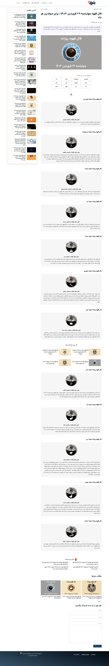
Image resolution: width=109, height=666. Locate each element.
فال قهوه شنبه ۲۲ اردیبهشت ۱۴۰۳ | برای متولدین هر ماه (50, 362)
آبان (56, 83)
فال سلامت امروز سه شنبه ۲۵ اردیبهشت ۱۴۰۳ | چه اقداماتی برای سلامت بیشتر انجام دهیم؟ (20, 60)
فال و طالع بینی (25, 3)
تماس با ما (76, 655)
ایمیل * (100, 617)
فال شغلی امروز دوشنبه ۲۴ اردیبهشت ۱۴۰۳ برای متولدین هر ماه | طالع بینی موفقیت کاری (20, 113)
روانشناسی (44, 3)
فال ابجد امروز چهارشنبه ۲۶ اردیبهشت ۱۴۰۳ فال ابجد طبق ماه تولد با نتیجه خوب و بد (85, 563)
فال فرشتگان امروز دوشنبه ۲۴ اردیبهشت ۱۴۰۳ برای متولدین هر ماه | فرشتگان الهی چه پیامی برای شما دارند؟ (20, 142)
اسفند (56, 86)
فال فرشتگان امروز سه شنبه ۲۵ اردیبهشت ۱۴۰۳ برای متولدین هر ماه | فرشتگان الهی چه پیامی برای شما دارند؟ (20, 82)
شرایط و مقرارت (85, 655)
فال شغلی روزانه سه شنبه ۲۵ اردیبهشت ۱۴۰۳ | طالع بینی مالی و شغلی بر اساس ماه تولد (20, 53)
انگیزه (100, 9)
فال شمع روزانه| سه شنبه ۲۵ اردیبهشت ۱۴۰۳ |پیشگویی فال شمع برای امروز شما (20, 68)
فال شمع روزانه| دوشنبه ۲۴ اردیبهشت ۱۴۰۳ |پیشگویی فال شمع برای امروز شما (20, 126)
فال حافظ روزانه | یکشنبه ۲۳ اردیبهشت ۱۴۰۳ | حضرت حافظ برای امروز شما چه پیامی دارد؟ (19, 158)
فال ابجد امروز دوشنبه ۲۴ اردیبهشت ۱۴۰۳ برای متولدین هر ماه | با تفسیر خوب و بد (20, 134)
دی (76, 86)
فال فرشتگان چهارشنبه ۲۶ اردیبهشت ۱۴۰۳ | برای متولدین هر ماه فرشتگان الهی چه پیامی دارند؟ (55, 563)
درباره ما (93, 655)
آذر (86, 86)
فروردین (86, 79)
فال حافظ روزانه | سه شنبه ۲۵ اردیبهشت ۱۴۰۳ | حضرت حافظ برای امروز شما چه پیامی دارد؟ (56, 568)
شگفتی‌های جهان (35, 3)
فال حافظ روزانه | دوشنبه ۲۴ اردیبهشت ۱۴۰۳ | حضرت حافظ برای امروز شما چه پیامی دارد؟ (19, 98)
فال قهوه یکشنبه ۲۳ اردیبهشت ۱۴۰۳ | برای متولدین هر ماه (80, 362)
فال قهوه (96, 9)
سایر (19, 3)
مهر (66, 83)
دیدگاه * (100, 624)
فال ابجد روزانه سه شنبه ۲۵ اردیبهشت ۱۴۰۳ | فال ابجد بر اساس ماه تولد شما (19, 74)
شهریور (76, 83)
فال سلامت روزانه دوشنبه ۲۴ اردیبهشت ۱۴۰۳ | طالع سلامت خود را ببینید (20, 119)
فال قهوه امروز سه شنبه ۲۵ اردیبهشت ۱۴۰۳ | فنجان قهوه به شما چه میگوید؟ (80, 352)
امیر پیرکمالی (94, 22)
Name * (100, 610)
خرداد (66, 79)
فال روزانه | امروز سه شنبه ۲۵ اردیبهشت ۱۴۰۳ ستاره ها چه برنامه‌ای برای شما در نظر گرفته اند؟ (20, 91)
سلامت (50, 3)
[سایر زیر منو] (17, 3)
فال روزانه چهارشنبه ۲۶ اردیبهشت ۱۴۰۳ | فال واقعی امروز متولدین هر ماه (85, 568)
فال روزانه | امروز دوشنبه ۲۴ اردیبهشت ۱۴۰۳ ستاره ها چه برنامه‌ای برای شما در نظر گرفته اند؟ (20, 150)
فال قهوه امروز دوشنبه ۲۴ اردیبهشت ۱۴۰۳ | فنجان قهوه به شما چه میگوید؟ (50, 352)
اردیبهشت (76, 79)
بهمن (66, 86)
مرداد (86, 83)
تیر (56, 79)
